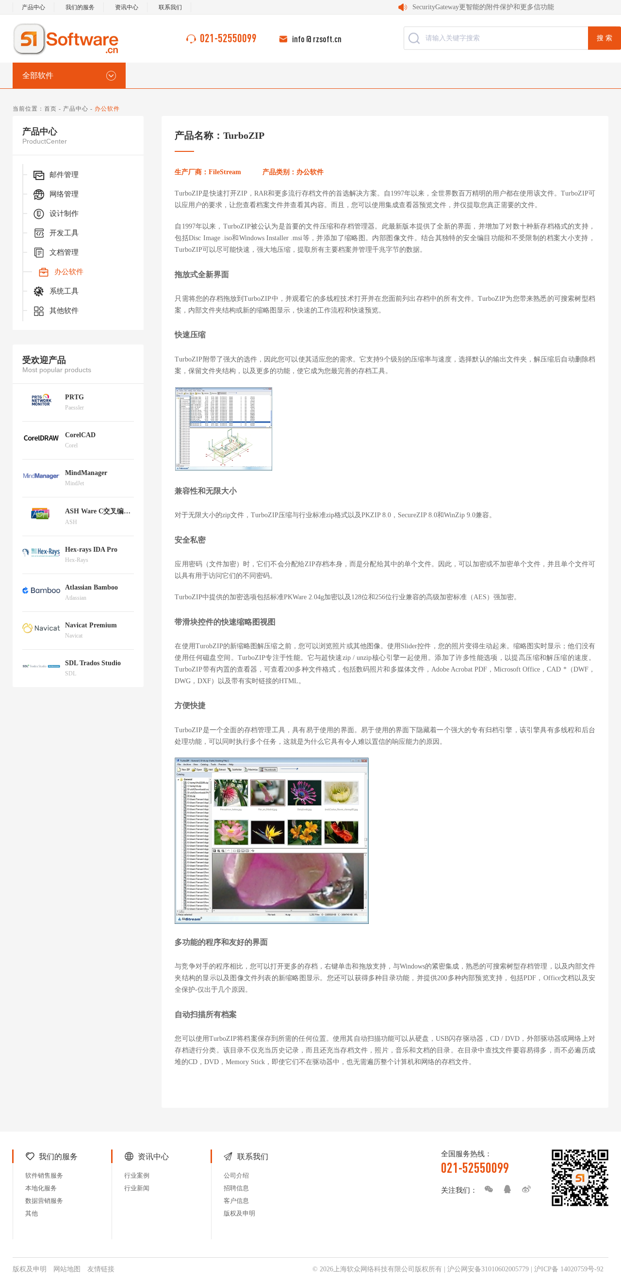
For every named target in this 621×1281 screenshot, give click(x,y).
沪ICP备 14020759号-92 (569, 1269)
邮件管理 (64, 175)
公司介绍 (236, 1175)
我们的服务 (80, 7)
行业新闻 (136, 1188)
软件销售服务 (44, 1175)
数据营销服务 (44, 1200)
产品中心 (33, 7)
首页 (50, 108)
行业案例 (136, 1175)
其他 (31, 1213)
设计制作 (64, 213)
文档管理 (64, 252)
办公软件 (68, 272)
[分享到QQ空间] (505, 1189)
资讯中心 (126, 7)
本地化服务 (41, 1188)
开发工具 (64, 233)
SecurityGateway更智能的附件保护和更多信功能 (483, 7)
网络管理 (64, 194)
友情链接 (100, 1269)
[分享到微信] (486, 1189)
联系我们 (170, 7)
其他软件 (64, 310)
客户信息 (236, 1200)
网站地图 (67, 1269)
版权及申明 (239, 1213)
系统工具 (64, 291)
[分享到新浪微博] (524, 1189)
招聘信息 (236, 1188)
